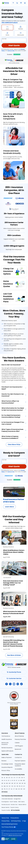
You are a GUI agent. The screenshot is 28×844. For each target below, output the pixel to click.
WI (19, 789)
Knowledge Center (7, 764)
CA (12, 777)
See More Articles (14, 655)
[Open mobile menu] (24, 3)
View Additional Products (10, 22)
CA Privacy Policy (16, 821)
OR (17, 786)
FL (24, 777)
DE (22, 777)
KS (14, 780)
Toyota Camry (14, 807)
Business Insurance (8, 547)
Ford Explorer (5, 801)
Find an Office (6, 770)
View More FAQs (14, 444)
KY (16, 780)
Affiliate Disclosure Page (15, 835)
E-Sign (24, 821)
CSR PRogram (19, 746)
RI (21, 786)
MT (15, 783)
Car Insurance (7, 577)
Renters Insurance (7, 748)
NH (25, 783)
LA (18, 780)
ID (8, 780)
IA (6, 780)
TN (4, 789)
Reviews (4, 761)
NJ (2, 786)
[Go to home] (5, 3)
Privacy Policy (5, 821)
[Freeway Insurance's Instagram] (17, 684)
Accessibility (18, 769)
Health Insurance (7, 739)
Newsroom (18, 749)
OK (15, 786)
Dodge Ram (17, 799)
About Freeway (19, 736)
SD (2, 789)
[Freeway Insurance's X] (10, 684)
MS (12, 783)
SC (24, 786)
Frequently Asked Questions (20, 765)
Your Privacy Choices (7, 827)
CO (14, 777)
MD (24, 780)
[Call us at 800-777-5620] (17, 3)
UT (9, 789)
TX (7, 789)
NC (17, 783)
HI (4, 780)
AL (4, 777)
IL (10, 780)
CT (17, 777)
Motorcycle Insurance (5, 743)
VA (11, 789)
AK (2, 777)
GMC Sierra (21, 801)
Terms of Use (10, 50)
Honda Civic (14, 804)
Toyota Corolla (6, 810)
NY (9, 786)
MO (10, 783)
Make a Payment (7, 757)
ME (2, 783)
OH (12, 786)
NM (5, 786)
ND (20, 783)
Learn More (9, 507)
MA (21, 780)
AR (7, 777)
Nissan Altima (22, 804)
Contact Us (18, 757)
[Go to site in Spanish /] (21, 3)
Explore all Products (7, 751)
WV (21, 789)
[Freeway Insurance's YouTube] (14, 684)
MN (7, 783)
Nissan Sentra (5, 807)
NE (22, 783)
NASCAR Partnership (8, 637)
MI (4, 783)
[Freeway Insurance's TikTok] (21, 684)
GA (2, 780)
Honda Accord (6, 804)
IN (12, 780)
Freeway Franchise (20, 739)
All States (5, 792)
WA (16, 789)
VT (14, 789)
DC (19, 777)
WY (24, 789)
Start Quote (14, 45)
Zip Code (4, 38)
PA (19, 786)
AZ (9, 777)
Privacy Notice (14, 818)
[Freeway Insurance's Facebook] (6, 684)
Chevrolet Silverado (7, 799)
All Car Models (15, 810)
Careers (17, 743)
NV (7, 786)
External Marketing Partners (10, 824)
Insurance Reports (7, 767)
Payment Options (20, 761)
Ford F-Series (13, 801)
